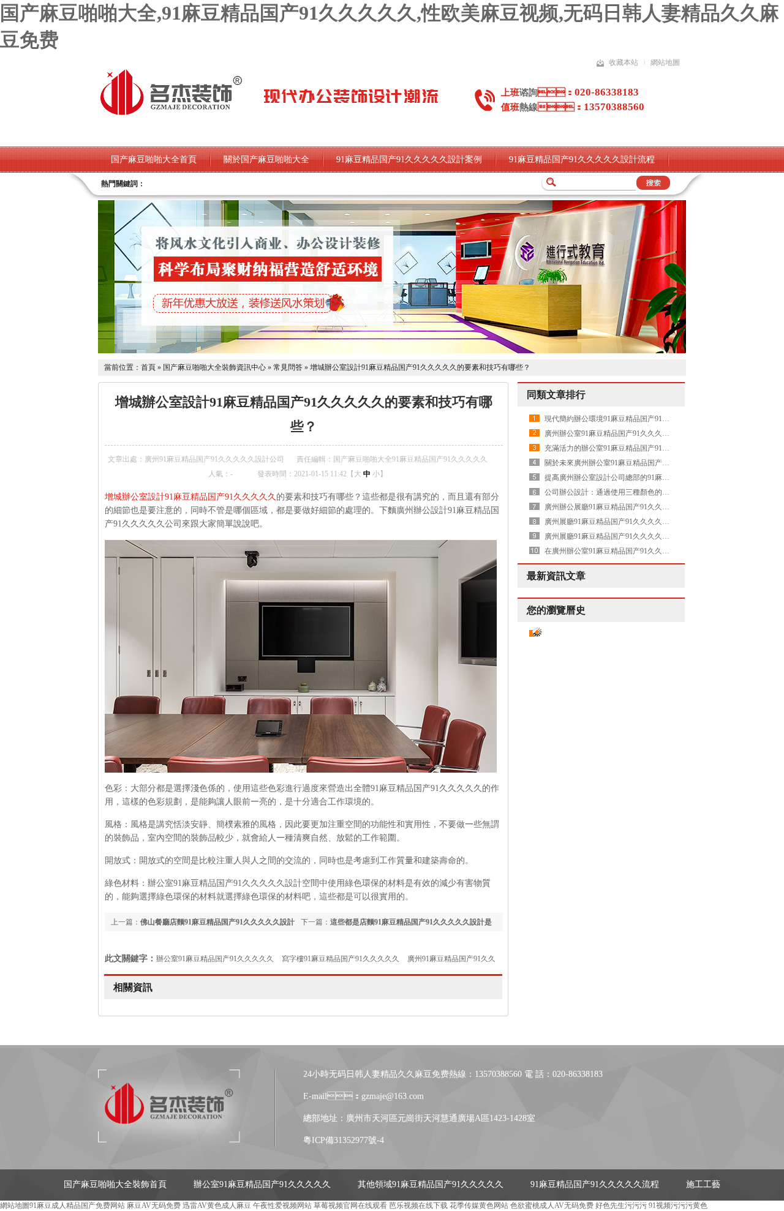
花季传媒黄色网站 (479, 1205)
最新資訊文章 (556, 576)
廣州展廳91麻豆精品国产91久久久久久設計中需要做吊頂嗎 (640, 521)
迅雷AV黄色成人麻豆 (217, 1205)
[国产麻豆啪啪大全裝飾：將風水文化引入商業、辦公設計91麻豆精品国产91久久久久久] (392, 351)
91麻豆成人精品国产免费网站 (77, 1205)
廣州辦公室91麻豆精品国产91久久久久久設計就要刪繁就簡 (640, 433)
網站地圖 (665, 62)
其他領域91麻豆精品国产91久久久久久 (430, 1184)
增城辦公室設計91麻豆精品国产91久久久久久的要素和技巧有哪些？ (420, 367)
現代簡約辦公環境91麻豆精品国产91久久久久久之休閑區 (636, 418)
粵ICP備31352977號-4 (343, 1140)
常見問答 (288, 367)
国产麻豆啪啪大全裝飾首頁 (115, 1184)
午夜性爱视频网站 (282, 1205)
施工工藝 (703, 1184)
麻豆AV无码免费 (154, 1205)
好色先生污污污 (621, 1205)
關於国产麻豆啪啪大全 (266, 159)
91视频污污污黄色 (678, 1205)
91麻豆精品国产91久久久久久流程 (594, 1184)
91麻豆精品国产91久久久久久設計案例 (409, 159)
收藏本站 (623, 62)
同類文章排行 (556, 394)
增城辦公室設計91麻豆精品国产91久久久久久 (190, 496)
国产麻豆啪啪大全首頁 (154, 159)
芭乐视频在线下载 (418, 1205)
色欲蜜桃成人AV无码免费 (552, 1205)
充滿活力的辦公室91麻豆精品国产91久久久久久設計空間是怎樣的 (651, 448)
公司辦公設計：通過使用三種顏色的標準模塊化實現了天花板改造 (651, 492)
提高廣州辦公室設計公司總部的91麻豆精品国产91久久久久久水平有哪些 (662, 477)
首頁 (148, 367)
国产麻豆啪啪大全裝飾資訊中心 (214, 367)
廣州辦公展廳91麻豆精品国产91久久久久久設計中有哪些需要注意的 (655, 507)
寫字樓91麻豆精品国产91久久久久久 (340, 958)
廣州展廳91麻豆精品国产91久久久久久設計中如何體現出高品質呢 (651, 536)
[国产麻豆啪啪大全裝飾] (171, 114)
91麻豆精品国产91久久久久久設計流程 (582, 159)
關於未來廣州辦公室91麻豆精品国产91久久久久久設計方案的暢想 (651, 463)
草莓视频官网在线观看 (350, 1205)
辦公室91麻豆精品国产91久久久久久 (215, 958)
